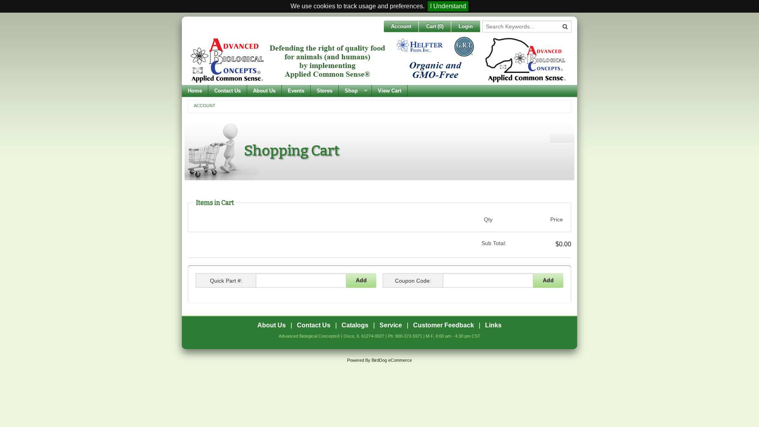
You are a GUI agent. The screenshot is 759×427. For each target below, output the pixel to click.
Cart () (435, 26)
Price (556, 219)
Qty (488, 219)
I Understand (448, 6)
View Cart (389, 91)
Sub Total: (493, 243)
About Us (264, 91)
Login (466, 26)
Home (195, 91)
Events (296, 91)
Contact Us (227, 91)
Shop (351, 91)
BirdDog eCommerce (392, 360)
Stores (324, 91)
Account (401, 26)
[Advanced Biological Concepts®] (377, 59)
